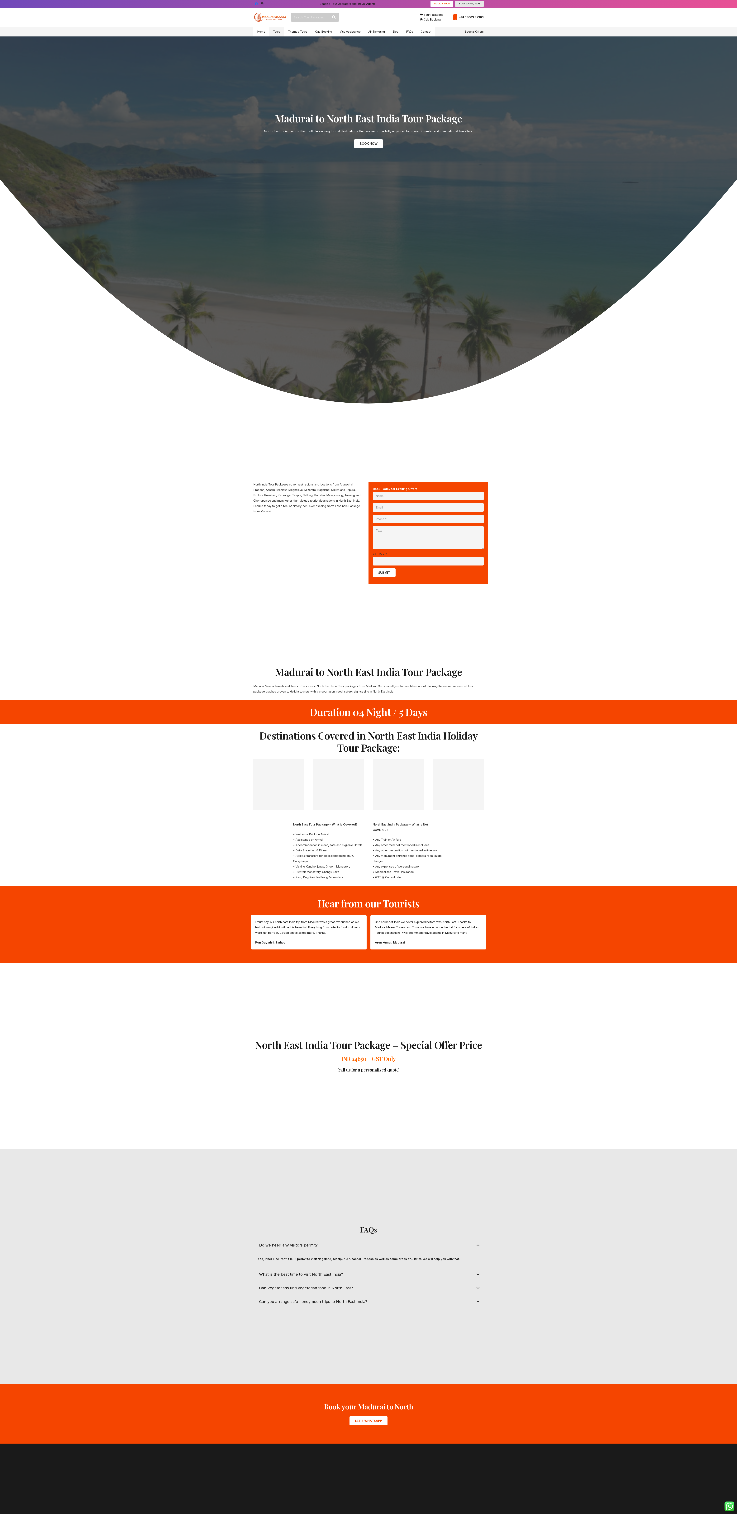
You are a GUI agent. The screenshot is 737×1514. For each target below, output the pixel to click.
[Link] (270, 17)
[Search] (333, 17)
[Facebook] (256, 4)
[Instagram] (262, 4)
